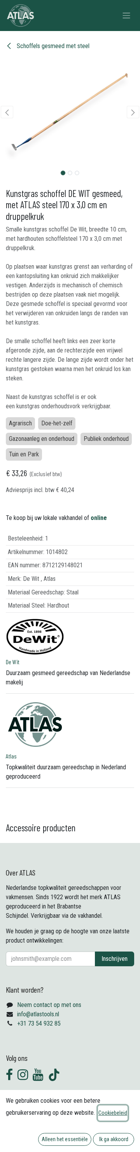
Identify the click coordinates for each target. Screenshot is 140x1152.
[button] (7, 112)
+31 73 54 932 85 (39, 1023)
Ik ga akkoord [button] (113, 1139)
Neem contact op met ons (49, 1005)
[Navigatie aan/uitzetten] (126, 16)
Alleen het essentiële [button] (65, 1139)
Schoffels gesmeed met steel (52, 46)
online (99, 518)
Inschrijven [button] (115, 958)
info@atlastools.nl (38, 1014)
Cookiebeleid (112, 1113)
